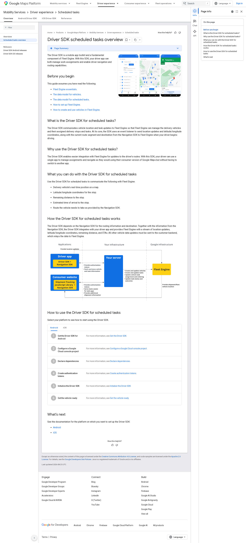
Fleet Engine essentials (65, 89)
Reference (66, 18)
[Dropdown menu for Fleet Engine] (91, 3)
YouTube (95, 505)
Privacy (53, 537)
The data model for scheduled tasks (71, 99)
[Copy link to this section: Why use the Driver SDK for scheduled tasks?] (120, 149)
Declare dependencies (120, 361)
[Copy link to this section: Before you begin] (77, 76)
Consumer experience (135, 3)
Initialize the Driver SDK (120, 386)
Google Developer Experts (53, 491)
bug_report (232, 11)
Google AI (143, 525)
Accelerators (47, 495)
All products (158, 525)
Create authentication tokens (123, 373)
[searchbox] (19, 27)
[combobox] (196, 3)
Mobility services (58, 3)
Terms (45, 537)
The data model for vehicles (67, 94)
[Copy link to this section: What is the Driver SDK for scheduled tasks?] (118, 121)
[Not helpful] (180, 32)
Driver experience (106, 3)
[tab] (54, 327)
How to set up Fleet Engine (66, 104)
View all (144, 514)
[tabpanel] (115, 368)
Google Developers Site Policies (78, 459)
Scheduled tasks (68, 12)
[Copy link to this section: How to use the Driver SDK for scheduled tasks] (123, 313)
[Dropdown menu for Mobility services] (70, 3)
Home (49, 32)
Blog (93, 482)
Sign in (239, 3)
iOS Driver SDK (49, 18)
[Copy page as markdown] (135, 39)
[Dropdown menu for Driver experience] (118, 3)
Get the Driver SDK (118, 336)
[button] (115, 48)
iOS (55, 432)
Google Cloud (147, 505)
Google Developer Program (54, 482)
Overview (8, 18)
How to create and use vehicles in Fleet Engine (76, 109)
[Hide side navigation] (34, 538)
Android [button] (54, 327)
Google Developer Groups (53, 486)
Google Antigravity (149, 500)
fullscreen (237, 11)
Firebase (145, 491)
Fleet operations (163, 3)
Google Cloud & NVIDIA (52, 500)
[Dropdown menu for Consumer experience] (149, 3)
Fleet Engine (82, 3)
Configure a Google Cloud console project (128, 348)
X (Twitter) (96, 500)
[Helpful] (175, 32)
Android (57, 427)
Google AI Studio (148, 495)
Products (59, 32)
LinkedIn (95, 495)
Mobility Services (14, 12)
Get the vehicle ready (119, 398)
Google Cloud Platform (123, 525)
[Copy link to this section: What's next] (68, 414)
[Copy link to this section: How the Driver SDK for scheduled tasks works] (123, 219)
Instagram (96, 491)
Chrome (144, 486)
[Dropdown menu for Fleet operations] (175, 3)
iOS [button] (64, 327)
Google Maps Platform (76, 32)
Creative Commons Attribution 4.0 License (119, 456)
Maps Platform (30, 3)
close (241, 11)
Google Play (146, 509)
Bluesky (94, 486)
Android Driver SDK (27, 18)
